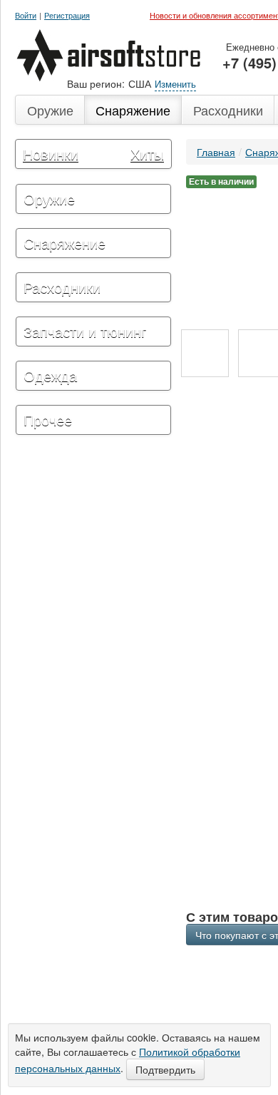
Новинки (50, 153)
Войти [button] (25, 15)
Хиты (147, 153)
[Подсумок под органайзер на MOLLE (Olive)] (205, 353)
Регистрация (67, 15)
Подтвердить (165, 1069)
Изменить (175, 84)
